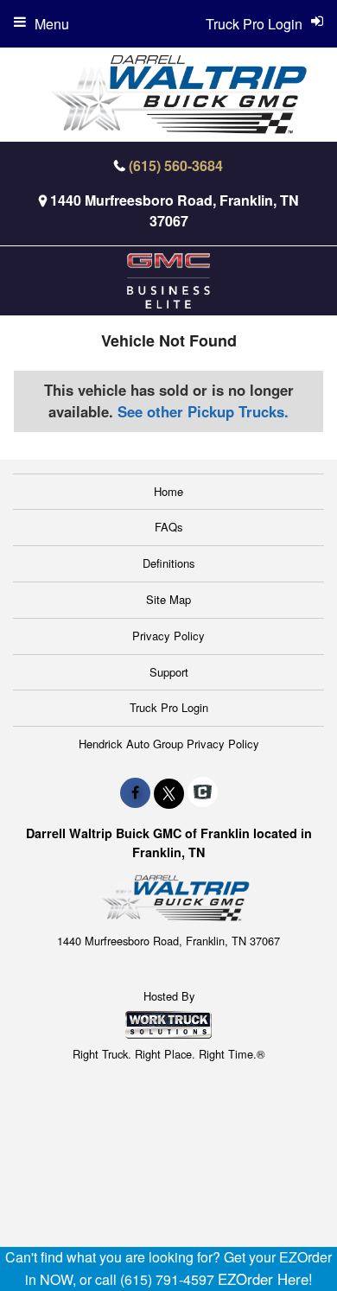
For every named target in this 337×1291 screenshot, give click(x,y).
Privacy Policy (168, 635)
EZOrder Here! (265, 1279)
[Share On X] (169, 792)
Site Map (168, 599)
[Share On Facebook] (135, 792)
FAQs (169, 526)
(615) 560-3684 (176, 165)
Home (168, 491)
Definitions (169, 563)
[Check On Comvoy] (203, 792)
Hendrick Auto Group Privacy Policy (169, 743)
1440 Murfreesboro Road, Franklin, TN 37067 (174, 210)
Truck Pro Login (169, 707)
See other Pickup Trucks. (203, 411)
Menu (52, 24)
